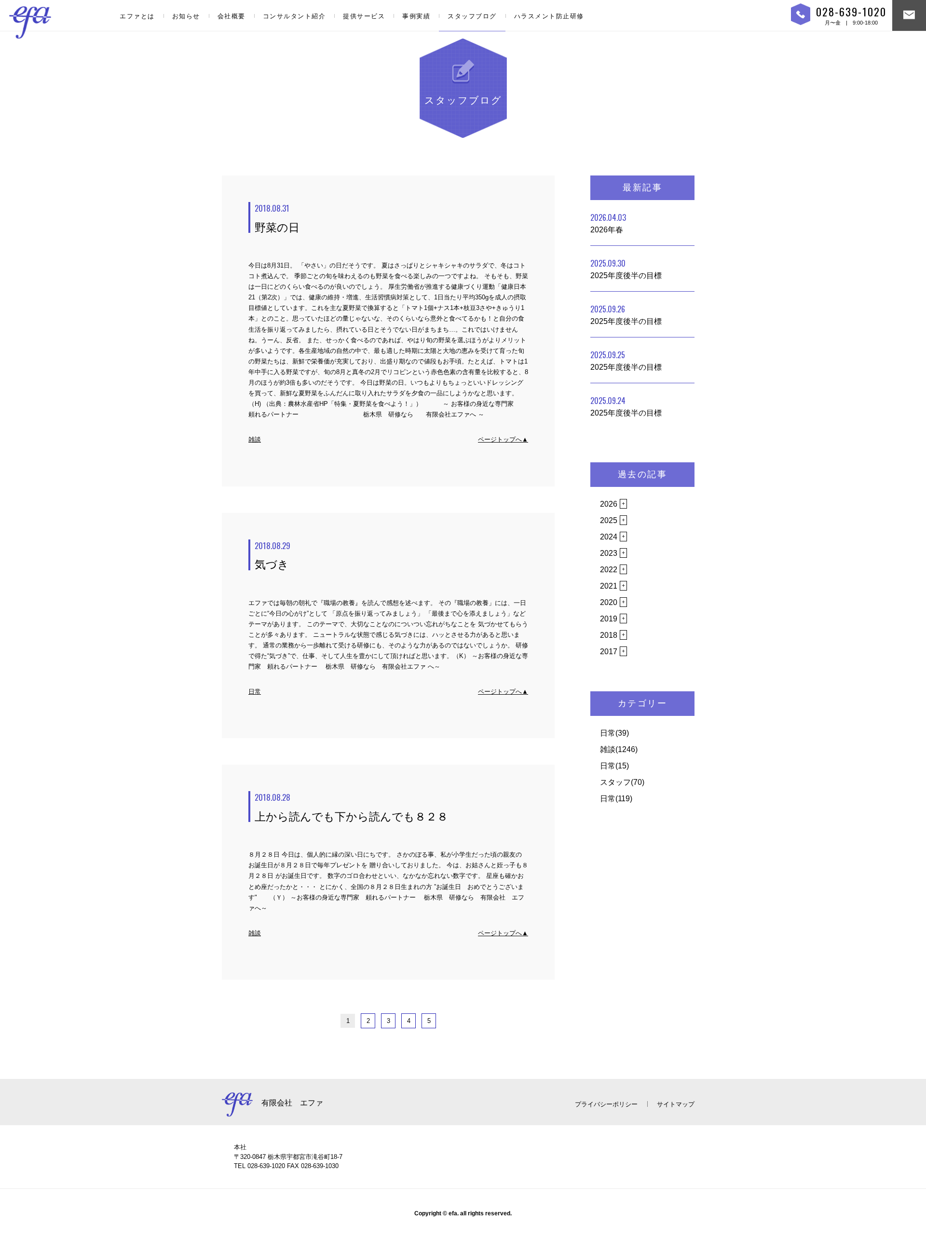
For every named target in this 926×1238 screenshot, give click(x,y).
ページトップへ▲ (503, 439)
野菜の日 (277, 218)
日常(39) (614, 733)
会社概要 (231, 16)
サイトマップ (675, 1104)
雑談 (254, 439)
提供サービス (364, 16)
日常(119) (616, 798)
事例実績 (416, 16)
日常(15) (614, 766)
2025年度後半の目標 (626, 268)
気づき (272, 555)
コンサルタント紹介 (294, 16)
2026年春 (608, 223)
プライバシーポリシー (606, 1104)
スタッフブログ (472, 16)
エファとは (137, 16)
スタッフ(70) (622, 782)
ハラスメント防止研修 (549, 16)
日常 (254, 691)
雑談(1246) (619, 749)
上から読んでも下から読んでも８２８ (351, 807)
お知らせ (186, 16)
